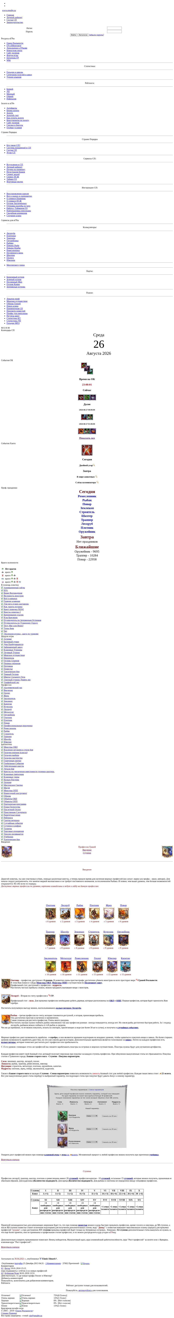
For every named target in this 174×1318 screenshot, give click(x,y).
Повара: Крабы (14, 248)
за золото (70, 1155)
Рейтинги (8, 818)
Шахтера (11, 255)
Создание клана (14, 215)
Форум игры (12, 55)
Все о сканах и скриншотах (19, 196)
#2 (2, 1273)
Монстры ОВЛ (11, 747)
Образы (7, 796)
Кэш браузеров (11, 617)
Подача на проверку (16, 169)
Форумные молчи (15, 182)
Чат (5, 631)
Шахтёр (7, 739)
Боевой (10, 89)
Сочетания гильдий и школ (19, 74)
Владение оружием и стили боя (18, 750)
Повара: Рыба (13, 245)
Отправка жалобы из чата (18, 206)
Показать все (87, 438)
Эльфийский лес (11, 682)
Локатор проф (13, 299)
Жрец (6, 696)
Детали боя (9, 769)
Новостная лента (14, 50)
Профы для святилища (17, 313)
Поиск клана (12, 306)
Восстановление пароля (18, 193)
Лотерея (7, 782)
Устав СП (11, 152)
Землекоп (8, 701)
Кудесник (8, 706)
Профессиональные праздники (18, 725)
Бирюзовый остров (15, 277)
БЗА (6, 590)
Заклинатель (9, 698)
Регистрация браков (16, 172)
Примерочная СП (15, 308)
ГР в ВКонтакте (14, 45)
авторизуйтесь (85, 1290)
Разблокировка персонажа (19, 211)
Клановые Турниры (13, 650)
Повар (7, 723)
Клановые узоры (11, 777)
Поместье (8, 669)
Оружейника (12, 240)
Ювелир (7, 742)
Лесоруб (8, 709)
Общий (10, 96)
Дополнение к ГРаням (17, 48)
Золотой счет (13, 115)
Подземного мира (15, 253)
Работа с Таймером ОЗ (17, 208)
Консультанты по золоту (18, 120)
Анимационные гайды (14, 587)
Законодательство (15, 22)
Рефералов (11, 99)
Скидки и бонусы (15, 125)
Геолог (7, 693)
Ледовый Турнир (12, 652)
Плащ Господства (12, 807)
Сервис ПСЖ (13, 177)
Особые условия (14, 127)
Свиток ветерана (11, 820)
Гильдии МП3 (13, 323)
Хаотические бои (12, 839)
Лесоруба (11, 233)
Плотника (11, 236)
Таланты (8, 828)
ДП (8, 91)
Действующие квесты (14, 766)
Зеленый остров (14, 279)
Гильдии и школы (15, 72)
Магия (7, 788)
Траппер (8, 736)
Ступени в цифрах (12, 826)
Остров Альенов (11, 661)
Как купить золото (15, 118)
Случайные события (13, 823)
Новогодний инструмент (15, 793)
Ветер (7, 1268)
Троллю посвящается (13, 834)
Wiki (9, 60)
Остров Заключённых (17, 203)
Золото (10, 113)
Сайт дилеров (13, 53)
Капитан (8, 704)
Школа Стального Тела (14, 677)
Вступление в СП (15, 164)
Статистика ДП (14, 321)
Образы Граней (14, 303)
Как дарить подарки (13, 606)
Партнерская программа (15, 804)
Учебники (8, 837)
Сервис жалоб (13, 174)
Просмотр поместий (16, 311)
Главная (10, 15)
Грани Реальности (15, 43)
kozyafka (19, 1263)
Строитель (9, 734)
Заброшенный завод (13, 647)
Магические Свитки (13, 785)
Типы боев (9, 628)
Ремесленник (10, 728)
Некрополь (9, 658)
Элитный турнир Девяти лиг (17, 680)
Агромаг (8, 639)
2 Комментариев (53, 1263)
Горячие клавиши (12, 601)
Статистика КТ (14, 318)
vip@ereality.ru (35, 1315)
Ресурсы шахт (13, 316)
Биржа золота (13, 110)
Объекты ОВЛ (10, 799)
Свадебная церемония (17, 213)
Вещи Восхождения (13, 593)
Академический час (13, 687)
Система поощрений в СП (19, 148)
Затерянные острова (16, 287)
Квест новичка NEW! (14, 609)
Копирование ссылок (14, 615)
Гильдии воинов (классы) (15, 752)
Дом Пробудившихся (13, 644)
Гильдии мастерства (13, 758)
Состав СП (12, 20)
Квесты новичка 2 (12, 612)
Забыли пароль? (96, 35)
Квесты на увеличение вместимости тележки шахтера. (29, 771)
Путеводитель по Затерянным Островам (22, 620)
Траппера (11, 238)
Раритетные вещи (12, 815)
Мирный (11, 94)
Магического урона (16, 265)
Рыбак (7, 731)
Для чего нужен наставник (16, 604)
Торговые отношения (14, 831)
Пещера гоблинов (12, 663)
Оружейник (9, 715)
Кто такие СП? (13, 145)
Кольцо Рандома (11, 780)
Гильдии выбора (11, 755)
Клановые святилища (14, 774)
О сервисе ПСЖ (14, 201)
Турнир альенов (14, 77)
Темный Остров (11, 674)
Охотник (8, 717)
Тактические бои (12, 671)
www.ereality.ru (9, 10)
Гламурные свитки (12, 761)
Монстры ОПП (11, 790)
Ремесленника (13, 250)
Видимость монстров (14, 596)
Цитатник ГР (13, 58)
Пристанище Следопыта (15, 812)
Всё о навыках (10, 598)
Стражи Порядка (9, 1313)
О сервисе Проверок (16, 198)
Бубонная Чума (12, 1273)
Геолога (10, 258)
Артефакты (12, 108)
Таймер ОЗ (12, 179)
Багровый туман (11, 642)
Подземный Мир (14, 282)
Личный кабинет (14, 17)
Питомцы (8, 666)
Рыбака (10, 243)
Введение (8, 690)
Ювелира (11, 260)
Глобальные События (14, 763)
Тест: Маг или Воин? (13, 626)
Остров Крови (13, 284)
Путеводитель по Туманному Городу (21, 623)
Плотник (8, 720)
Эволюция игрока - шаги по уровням (21, 634)
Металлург (9, 712)
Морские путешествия (17, 301)
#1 (2, 1268)
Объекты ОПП (11, 801)
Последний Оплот (12, 809)
